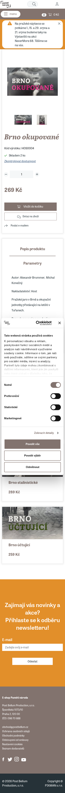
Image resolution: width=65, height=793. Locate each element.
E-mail (7, 639)
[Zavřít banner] (59, 323)
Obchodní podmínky (13, 735)
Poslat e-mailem (20, 225)
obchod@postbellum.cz (15, 727)
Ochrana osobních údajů (16, 731)
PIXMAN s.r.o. (54, 785)
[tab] (32, 251)
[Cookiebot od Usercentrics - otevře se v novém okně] (38, 323)
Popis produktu (32, 248)
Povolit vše (33, 444)
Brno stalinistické (23, 482)
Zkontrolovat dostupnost (20, 161)
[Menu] (10, 14)
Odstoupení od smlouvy (15, 740)
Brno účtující (19, 544)
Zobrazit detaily (44, 432)
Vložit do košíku (33, 206)
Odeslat (32, 661)
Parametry (32, 263)
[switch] (56, 396)
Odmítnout (32, 467)
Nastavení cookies (12, 744)
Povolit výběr (32, 455)
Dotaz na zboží (31, 216)
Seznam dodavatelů (13, 748)
